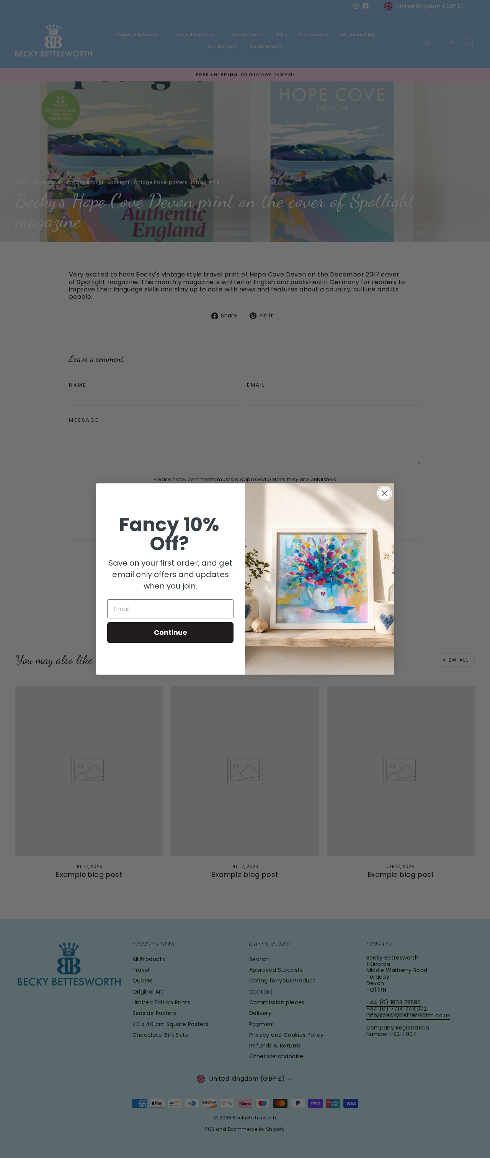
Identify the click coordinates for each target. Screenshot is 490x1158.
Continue (170, 632)
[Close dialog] (384, 493)
